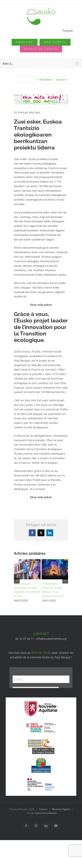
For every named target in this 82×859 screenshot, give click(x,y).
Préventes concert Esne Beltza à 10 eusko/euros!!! (53, 590)
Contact (43, 809)
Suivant (60, 79)
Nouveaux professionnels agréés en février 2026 (27, 590)
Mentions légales (61, 809)
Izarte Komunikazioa (46, 813)
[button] (17, 581)
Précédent (45, 79)
